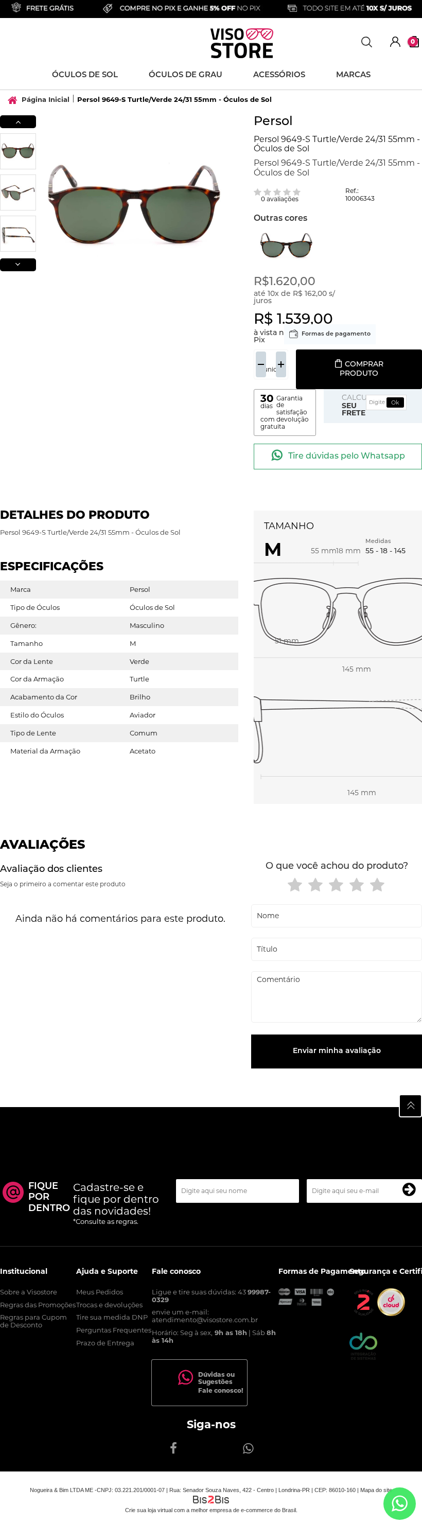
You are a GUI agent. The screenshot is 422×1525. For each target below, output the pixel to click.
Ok (395, 402)
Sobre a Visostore (28, 1292)
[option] (18, 151)
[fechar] (190, 775)
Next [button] (18, 264)
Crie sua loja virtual (148, 1510)
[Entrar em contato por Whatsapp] (399, 1503)
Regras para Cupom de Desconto (33, 1321)
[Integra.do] (363, 1357)
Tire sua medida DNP (112, 1317)
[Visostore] (241, 43)
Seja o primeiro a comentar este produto (63, 884)
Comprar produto (361, 369)
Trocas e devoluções (109, 1305)
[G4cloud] (391, 1314)
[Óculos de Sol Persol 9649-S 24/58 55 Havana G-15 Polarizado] (286, 246)
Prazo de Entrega (105, 1343)
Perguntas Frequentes (113, 1330)
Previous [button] (18, 121)
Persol (273, 122)
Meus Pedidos (99, 1292)
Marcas (353, 75)
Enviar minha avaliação (337, 1051)
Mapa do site (376, 1490)
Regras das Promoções (38, 1305)
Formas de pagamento (336, 334)
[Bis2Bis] (363, 1314)
